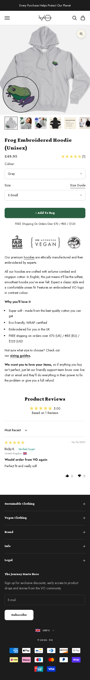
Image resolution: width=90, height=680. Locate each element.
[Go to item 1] (11, 123)
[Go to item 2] (25, 123)
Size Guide (77, 185)
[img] (14, 442)
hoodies (29, 257)
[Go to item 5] (70, 123)
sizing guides (20, 355)
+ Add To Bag (45, 213)
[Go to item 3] (40, 123)
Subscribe (19, 615)
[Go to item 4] (55, 123)
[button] (71, 156)
